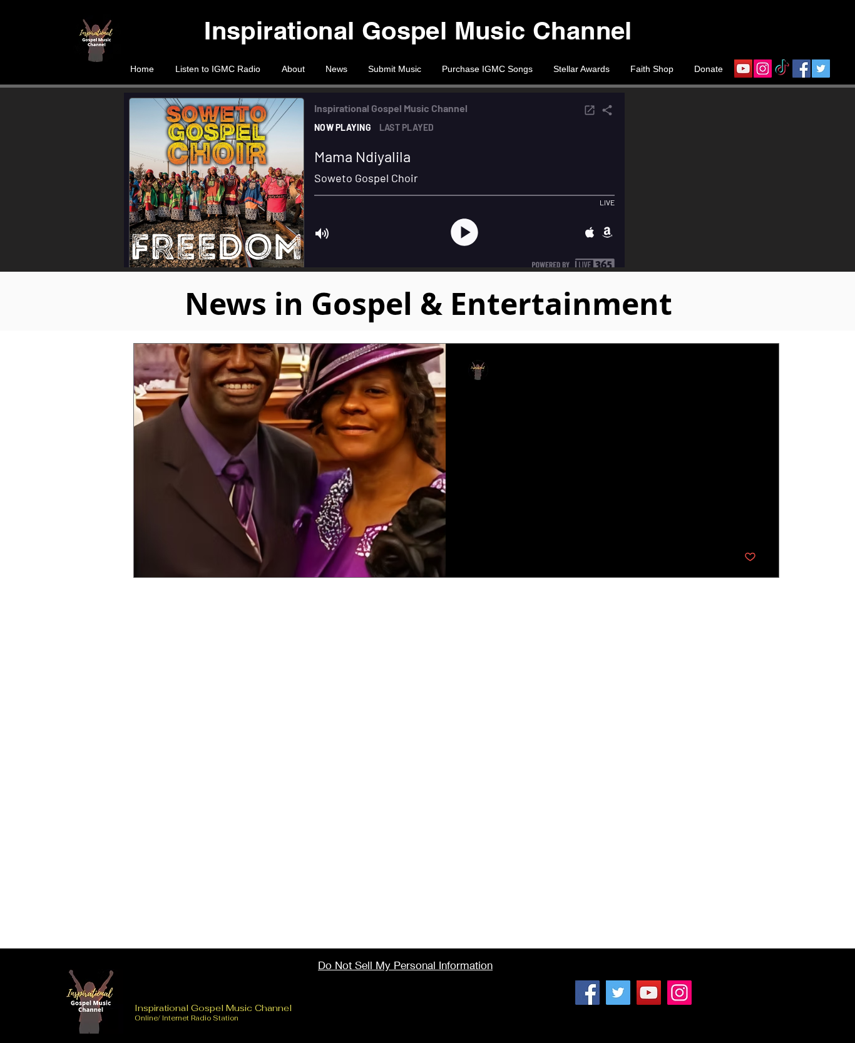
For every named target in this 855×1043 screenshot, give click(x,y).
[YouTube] (743, 68)
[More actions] (754, 370)
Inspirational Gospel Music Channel (214, 1008)
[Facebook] (801, 68)
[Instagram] (763, 68)
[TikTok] (782, 68)
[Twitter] (821, 68)
